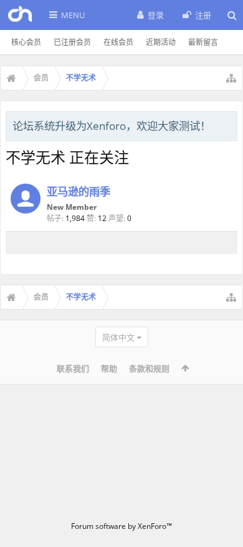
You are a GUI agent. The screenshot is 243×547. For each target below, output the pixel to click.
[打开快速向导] (231, 78)
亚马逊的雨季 (78, 191)
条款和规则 (149, 368)
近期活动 (161, 42)
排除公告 (229, 124)
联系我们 (73, 368)
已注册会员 (72, 42)
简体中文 (118, 337)
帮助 (109, 368)
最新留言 (203, 42)
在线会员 (118, 42)
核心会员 (26, 42)
